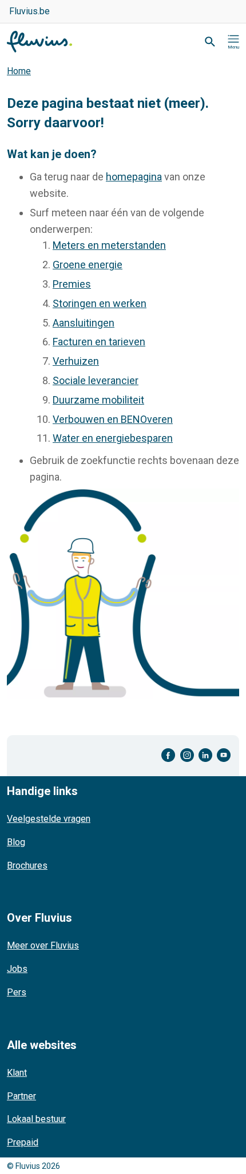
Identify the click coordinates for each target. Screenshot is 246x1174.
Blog (16, 842)
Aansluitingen (83, 323)
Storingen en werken (99, 303)
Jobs (17, 968)
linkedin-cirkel (205, 755)
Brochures (27, 865)
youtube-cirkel (224, 755)
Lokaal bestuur (36, 1119)
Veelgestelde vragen (48, 818)
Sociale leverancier (95, 380)
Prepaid (22, 1142)
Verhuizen (76, 361)
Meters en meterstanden (109, 245)
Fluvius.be (29, 11)
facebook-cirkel (168, 755)
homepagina (134, 177)
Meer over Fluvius (43, 945)
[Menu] (233, 41)
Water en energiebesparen (113, 438)
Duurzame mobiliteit (98, 400)
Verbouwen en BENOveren (113, 419)
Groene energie (87, 265)
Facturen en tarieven (99, 342)
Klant (17, 1072)
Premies (72, 284)
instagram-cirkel (187, 755)
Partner (21, 1096)
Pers (16, 992)
